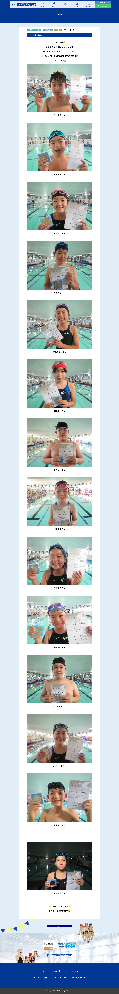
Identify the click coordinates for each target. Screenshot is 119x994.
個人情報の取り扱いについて (76, 978)
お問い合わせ (38, 978)
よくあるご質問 (61, 978)
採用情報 (46, 978)
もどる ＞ (59, 926)
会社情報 (53, 978)
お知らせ (54, 971)
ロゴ (24, 4)
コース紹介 (74, 971)
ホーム (44, 971)
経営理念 (64, 971)
